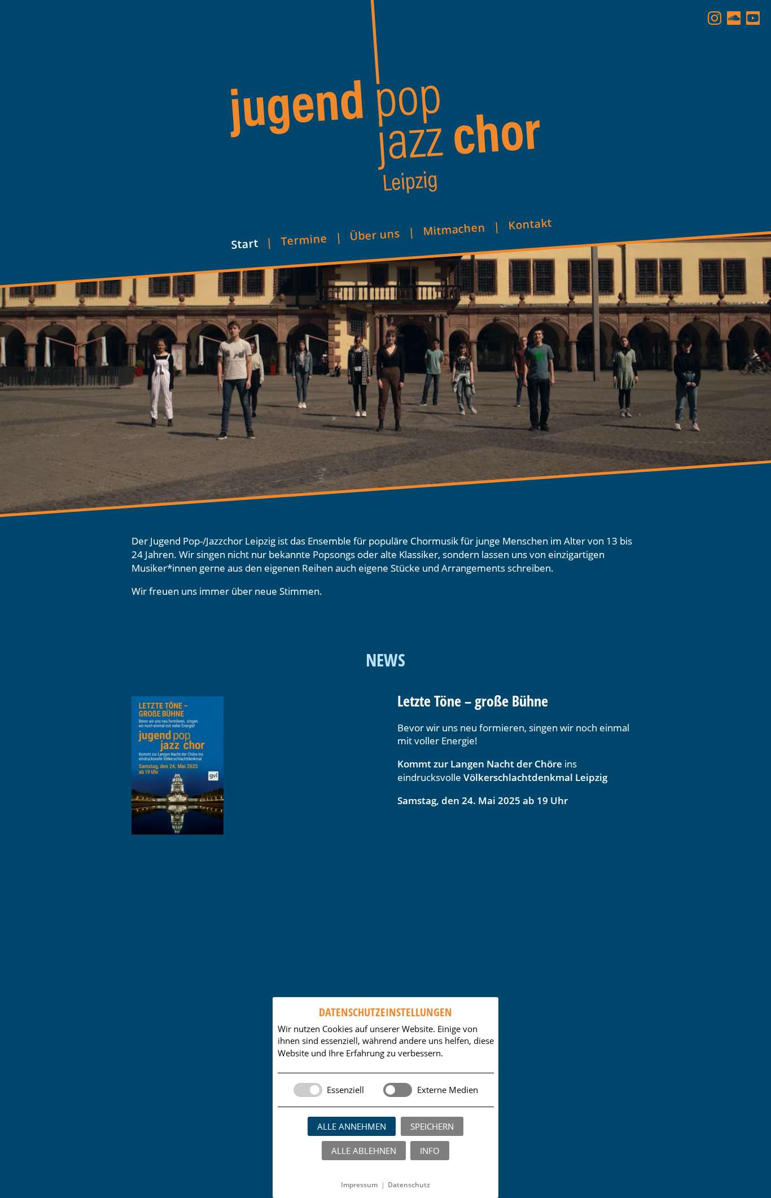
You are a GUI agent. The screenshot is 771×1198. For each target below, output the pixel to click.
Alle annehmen (351, 1126)
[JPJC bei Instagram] (714, 17)
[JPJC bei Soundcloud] (734, 17)
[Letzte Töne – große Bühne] (253, 765)
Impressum (359, 1185)
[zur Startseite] (385, 101)
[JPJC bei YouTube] (753, 17)
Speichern (432, 1126)
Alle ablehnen (363, 1150)
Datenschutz (409, 1185)
